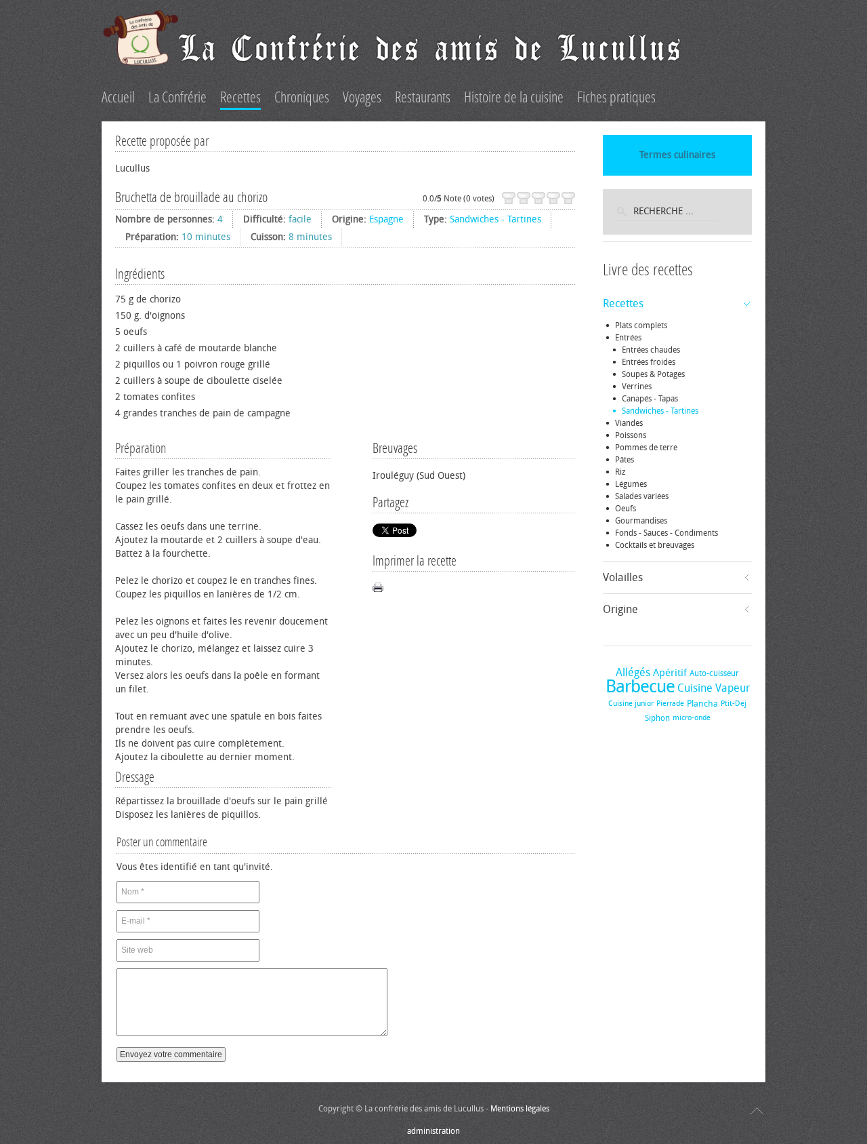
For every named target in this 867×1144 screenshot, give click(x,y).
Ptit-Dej (733, 703)
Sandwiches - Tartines (495, 219)
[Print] (378, 587)
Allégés (633, 672)
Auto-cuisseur (714, 673)
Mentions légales (519, 1108)
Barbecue (640, 686)
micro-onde (692, 717)
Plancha (702, 703)
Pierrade (670, 703)
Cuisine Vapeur (713, 688)
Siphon (657, 718)
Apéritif (670, 673)
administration (433, 1131)
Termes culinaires (677, 155)
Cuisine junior (631, 703)
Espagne (386, 219)
